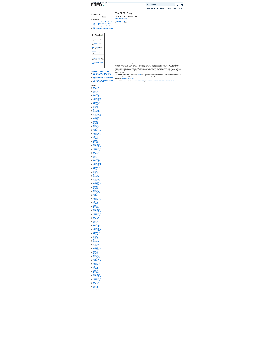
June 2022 (95, 155)
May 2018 (95, 221)
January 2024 (96, 129)
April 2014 (95, 287)
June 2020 (95, 187)
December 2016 (97, 244)
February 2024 (96, 128)
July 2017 (95, 235)
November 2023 (97, 132)
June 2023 (95, 138)
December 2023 (97, 130)
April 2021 (95, 174)
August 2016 (96, 249)
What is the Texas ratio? (99, 30)
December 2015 (97, 260)
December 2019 (97, 195)
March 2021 (96, 175)
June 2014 (95, 285)
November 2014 (97, 278)
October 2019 (96, 198)
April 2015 (95, 271)
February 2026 (96, 95)
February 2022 (96, 160)
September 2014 (97, 281)
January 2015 (96, 275)
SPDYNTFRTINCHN (150, 81)
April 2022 (95, 157)
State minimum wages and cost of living (103, 28)
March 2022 (96, 159)
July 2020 (95, 186)
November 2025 (97, 99)
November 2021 (97, 164)
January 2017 (96, 243)
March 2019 (96, 208)
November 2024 (97, 115)
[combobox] (159, 4)
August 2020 (96, 184)
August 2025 (96, 103)
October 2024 (96, 117)
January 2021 (96, 178)
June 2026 (95, 90)
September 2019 (97, 199)
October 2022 (96, 149)
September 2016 (97, 248)
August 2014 (96, 282)
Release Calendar (152, 9)
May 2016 (95, 254)
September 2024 (97, 118)
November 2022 (97, 148)
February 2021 (96, 176)
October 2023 (96, 133)
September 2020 (97, 183)
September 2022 (97, 151)
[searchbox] (159, 4)
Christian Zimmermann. (128, 78)
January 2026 (96, 96)
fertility (139, 74)
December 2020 (97, 179)
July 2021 (95, 170)
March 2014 (96, 289)
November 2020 (97, 180)
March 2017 (96, 240)
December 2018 (97, 212)
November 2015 (97, 262)
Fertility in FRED (120, 21)
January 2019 (96, 210)
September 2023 (97, 134)
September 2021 (97, 167)
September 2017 (97, 232)
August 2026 (96, 87)
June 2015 (95, 268)
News (169, 9)
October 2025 (96, 101)
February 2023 (96, 144)
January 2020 (96, 194)
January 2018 (96, 226)
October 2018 (96, 214)
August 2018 (96, 217)
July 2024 (95, 121)
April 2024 (95, 125)
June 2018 (95, 220)
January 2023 (96, 145)
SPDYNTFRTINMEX (160, 81)
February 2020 (96, 193)
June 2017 (95, 236)
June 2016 (95, 252)
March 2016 (96, 256)
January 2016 (96, 259)
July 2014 (95, 283)
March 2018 (96, 224)
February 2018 (96, 225)
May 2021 (95, 172)
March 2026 (96, 94)
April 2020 (95, 190)
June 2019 (95, 203)
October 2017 (96, 231)
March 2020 (96, 191)
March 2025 (96, 110)
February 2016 (96, 258)
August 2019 (96, 201)
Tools (162, 9)
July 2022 (95, 153)
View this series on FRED (121, 18)
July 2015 (95, 267)
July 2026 (95, 88)
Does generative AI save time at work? (102, 22)
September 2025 (97, 102)
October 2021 (96, 166)
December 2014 (97, 277)
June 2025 (95, 106)
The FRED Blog (123, 13)
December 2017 (97, 228)
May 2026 (95, 91)
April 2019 (95, 206)
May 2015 (95, 270)
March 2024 (96, 126)
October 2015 (96, 263)
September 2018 (97, 216)
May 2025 (95, 107)
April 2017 (95, 239)
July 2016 (95, 251)
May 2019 (95, 205)
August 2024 (96, 120)
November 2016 (97, 245)
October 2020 (96, 182)
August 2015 (96, 266)
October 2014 (96, 279)
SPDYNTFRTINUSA (170, 81)
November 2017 (97, 229)
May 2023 (95, 140)
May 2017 (95, 237)
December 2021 (97, 163)
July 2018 (95, 218)
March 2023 (96, 143)
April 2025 (95, 109)
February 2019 (96, 209)
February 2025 (96, 111)
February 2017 (96, 241)
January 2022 (96, 161)
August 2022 (96, 152)
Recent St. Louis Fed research (100, 71)
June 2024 (95, 122)
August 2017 (96, 233)
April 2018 (95, 222)
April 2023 (95, 141)
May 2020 (95, 189)
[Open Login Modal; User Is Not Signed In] (182, 5)
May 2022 (95, 156)
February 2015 (96, 274)
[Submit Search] (174, 4)
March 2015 (96, 273)
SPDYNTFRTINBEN (139, 81)
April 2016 (95, 255)
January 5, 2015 (124, 23)
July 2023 (95, 137)
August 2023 (96, 136)
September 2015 (97, 264)
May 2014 (95, 286)
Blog (174, 9)
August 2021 (96, 168)
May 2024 (95, 124)
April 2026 (95, 92)
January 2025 (96, 113)
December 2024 (97, 114)
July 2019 (95, 202)
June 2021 (95, 171)
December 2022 (97, 147)
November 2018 (97, 213)
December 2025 (97, 98)
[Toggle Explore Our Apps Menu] (178, 5)
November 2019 (97, 197)
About (180, 9)
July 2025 (95, 105)
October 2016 (96, 247)
